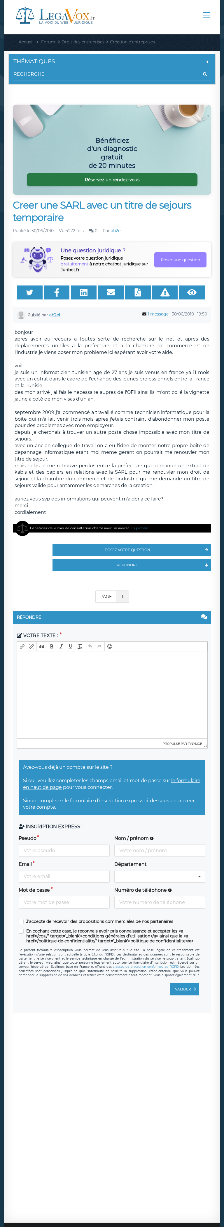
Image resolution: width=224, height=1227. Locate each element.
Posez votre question (127, 550)
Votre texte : (40, 635)
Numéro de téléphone (141, 890)
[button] (22, 646)
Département (130, 864)
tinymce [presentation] (195, 743)
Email (25, 864)
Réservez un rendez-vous (112, 179)
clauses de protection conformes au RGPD (145, 967)
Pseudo (27, 838)
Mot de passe (34, 890)
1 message (158, 314)
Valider (183, 989)
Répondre (127, 565)
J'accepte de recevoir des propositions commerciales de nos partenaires (99, 921)
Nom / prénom (132, 838)
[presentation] (22, 646)
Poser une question (180, 259)
